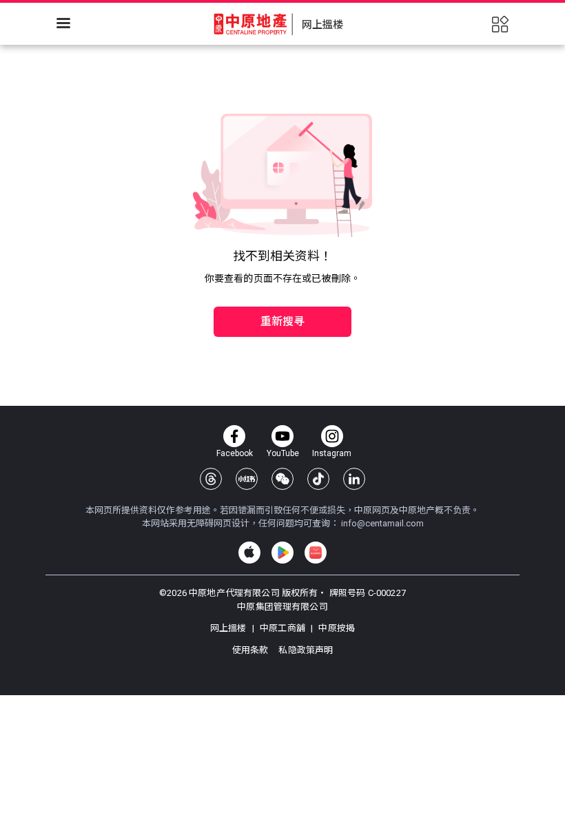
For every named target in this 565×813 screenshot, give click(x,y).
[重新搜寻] (282, 292)
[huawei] (316, 553)
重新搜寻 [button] (282, 321)
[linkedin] (354, 479)
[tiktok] (318, 479)
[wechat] (282, 479)
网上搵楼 (229, 628)
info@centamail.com (382, 523)
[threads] (211, 479)
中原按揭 (335, 628)
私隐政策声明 (305, 650)
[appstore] (249, 553)
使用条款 (251, 650)
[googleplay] (282, 553)
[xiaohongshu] (247, 479)
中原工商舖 (282, 628)
